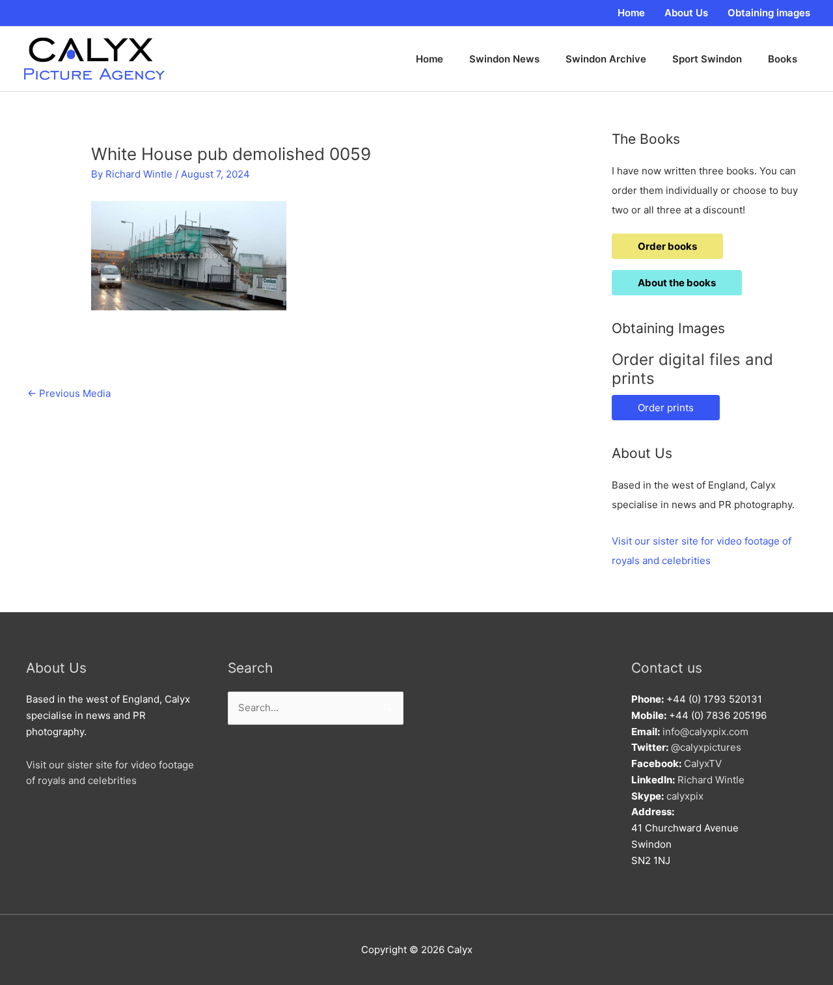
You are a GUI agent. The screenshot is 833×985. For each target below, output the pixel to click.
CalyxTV (703, 763)
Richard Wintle (710, 780)
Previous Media (69, 393)
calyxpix (684, 796)
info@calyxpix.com (705, 731)
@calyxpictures (706, 747)
